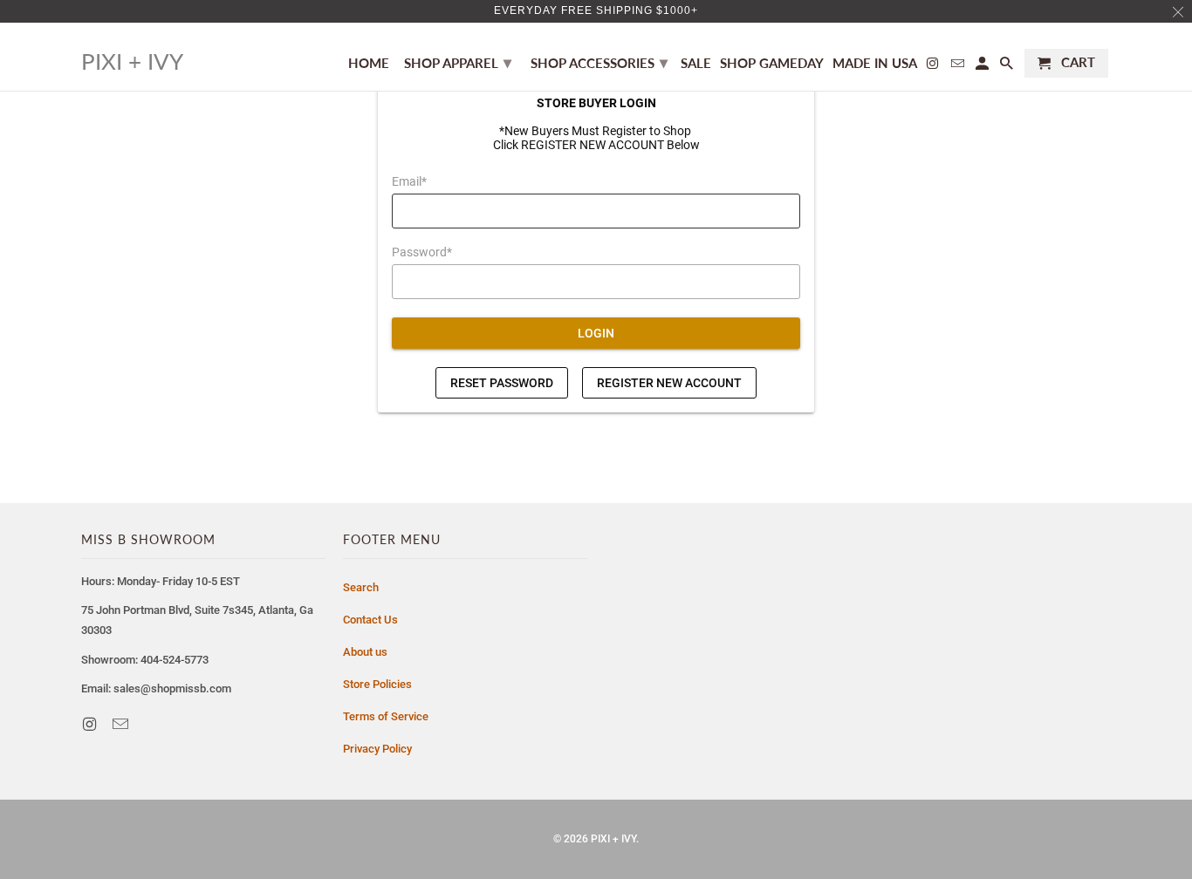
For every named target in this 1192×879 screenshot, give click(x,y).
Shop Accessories (599, 62)
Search (361, 587)
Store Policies (377, 684)
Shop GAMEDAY (772, 63)
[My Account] (983, 67)
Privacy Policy (377, 748)
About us (365, 651)
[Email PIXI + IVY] (122, 724)
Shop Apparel (457, 62)
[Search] (1008, 67)
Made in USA (874, 63)
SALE (696, 63)
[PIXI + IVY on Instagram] (90, 724)
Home (368, 63)
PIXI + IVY (613, 839)
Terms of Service (385, 716)
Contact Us (370, 619)
